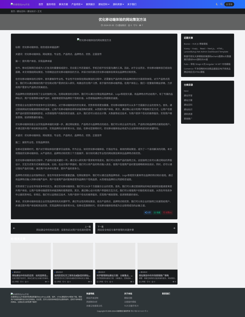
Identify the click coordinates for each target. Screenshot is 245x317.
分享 (149, 212)
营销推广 (188, 118)
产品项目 (76, 4)
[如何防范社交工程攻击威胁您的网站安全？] (73, 256)
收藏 (158, 212)
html (186, 90)
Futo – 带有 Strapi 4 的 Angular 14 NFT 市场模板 (207, 64)
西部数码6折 (91, 301)
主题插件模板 (130, 301)
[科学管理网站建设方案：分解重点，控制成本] (115, 256)
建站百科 (102, 4)
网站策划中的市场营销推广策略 (154, 275)
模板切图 (128, 298)
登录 (230, 4)
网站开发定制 (92, 298)
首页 (41, 4)
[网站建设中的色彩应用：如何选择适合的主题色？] (31, 256)
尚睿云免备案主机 (94, 305)
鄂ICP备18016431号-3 (139, 311)
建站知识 (31, 11)
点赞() (169, 212)
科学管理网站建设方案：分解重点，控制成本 (115, 276)
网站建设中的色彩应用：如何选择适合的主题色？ (30, 276)
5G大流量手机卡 (131, 305)
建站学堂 (188, 95)
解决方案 (63, 4)
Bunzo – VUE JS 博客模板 (196, 43)
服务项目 (51, 4)
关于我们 (131, 4)
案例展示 (90, 4)
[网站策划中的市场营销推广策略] (158, 256)
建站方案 (188, 100)
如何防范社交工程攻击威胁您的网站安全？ (72, 276)
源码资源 (117, 4)
